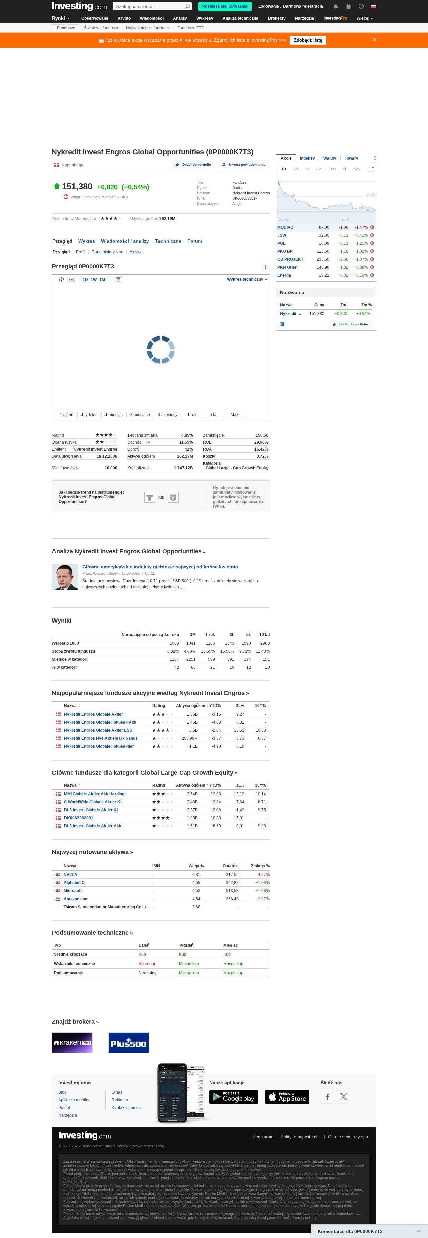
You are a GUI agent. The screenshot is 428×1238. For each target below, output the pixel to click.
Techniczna (168, 241)
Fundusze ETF (190, 28)
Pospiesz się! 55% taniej (225, 6)
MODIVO (285, 227)
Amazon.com (76, 899)
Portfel (64, 1107)
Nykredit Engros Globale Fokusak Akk (100, 722)
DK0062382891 (78, 818)
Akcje (286, 158)
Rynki (58, 18)
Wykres (86, 241)
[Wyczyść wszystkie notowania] (282, 322)
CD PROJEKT (290, 259)
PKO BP (285, 251)
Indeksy (307, 158)
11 (153, 573)
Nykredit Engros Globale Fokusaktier (99, 746)
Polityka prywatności (301, 1136)
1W (94, 279)
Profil (80, 252)
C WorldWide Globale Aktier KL (93, 802)
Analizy (180, 18)
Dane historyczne (107, 252)
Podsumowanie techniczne (90, 932)
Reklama (120, 1100)
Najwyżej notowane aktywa (90, 852)
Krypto (124, 18)
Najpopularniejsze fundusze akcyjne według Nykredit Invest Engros (148, 693)
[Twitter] (343, 1096)
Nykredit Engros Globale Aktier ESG (98, 730)
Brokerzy (277, 18)
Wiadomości (152, 18)
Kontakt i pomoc (126, 1107)
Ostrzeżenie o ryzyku (348, 1136)
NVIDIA (70, 874)
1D (85, 279)
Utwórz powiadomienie (247, 164)
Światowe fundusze (101, 28)
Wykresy (204, 18)
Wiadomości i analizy (125, 241)
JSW (281, 235)
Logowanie (268, 6)
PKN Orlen (287, 267)
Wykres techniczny (245, 279)
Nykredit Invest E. (297, 313)
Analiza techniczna (240, 18)
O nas (117, 1092)
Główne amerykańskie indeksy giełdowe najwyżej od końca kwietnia (160, 566)
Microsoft (73, 890)
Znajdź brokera (73, 1021)
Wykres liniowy (71, 279)
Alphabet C (74, 882)
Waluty (329, 158)
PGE (281, 243)
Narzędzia (304, 18)
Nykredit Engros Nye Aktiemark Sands (101, 738)
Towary (351, 158)
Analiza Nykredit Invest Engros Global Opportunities (127, 551)
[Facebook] (327, 1096)
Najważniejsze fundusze (148, 28)
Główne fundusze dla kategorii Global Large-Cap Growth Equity (142, 772)
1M (102, 279)
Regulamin (263, 1136)
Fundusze (66, 28)
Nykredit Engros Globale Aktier (93, 714)
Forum (194, 241)
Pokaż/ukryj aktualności (118, 279)
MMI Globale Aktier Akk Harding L (96, 794)
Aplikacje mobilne (74, 1100)
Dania (237, 188)
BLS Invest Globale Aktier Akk (92, 826)
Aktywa (136, 252)
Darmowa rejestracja (303, 6)
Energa (284, 275)
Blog (62, 1092)
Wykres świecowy (61, 279)
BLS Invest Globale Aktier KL (91, 810)
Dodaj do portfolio (196, 164)
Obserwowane (94, 18)
